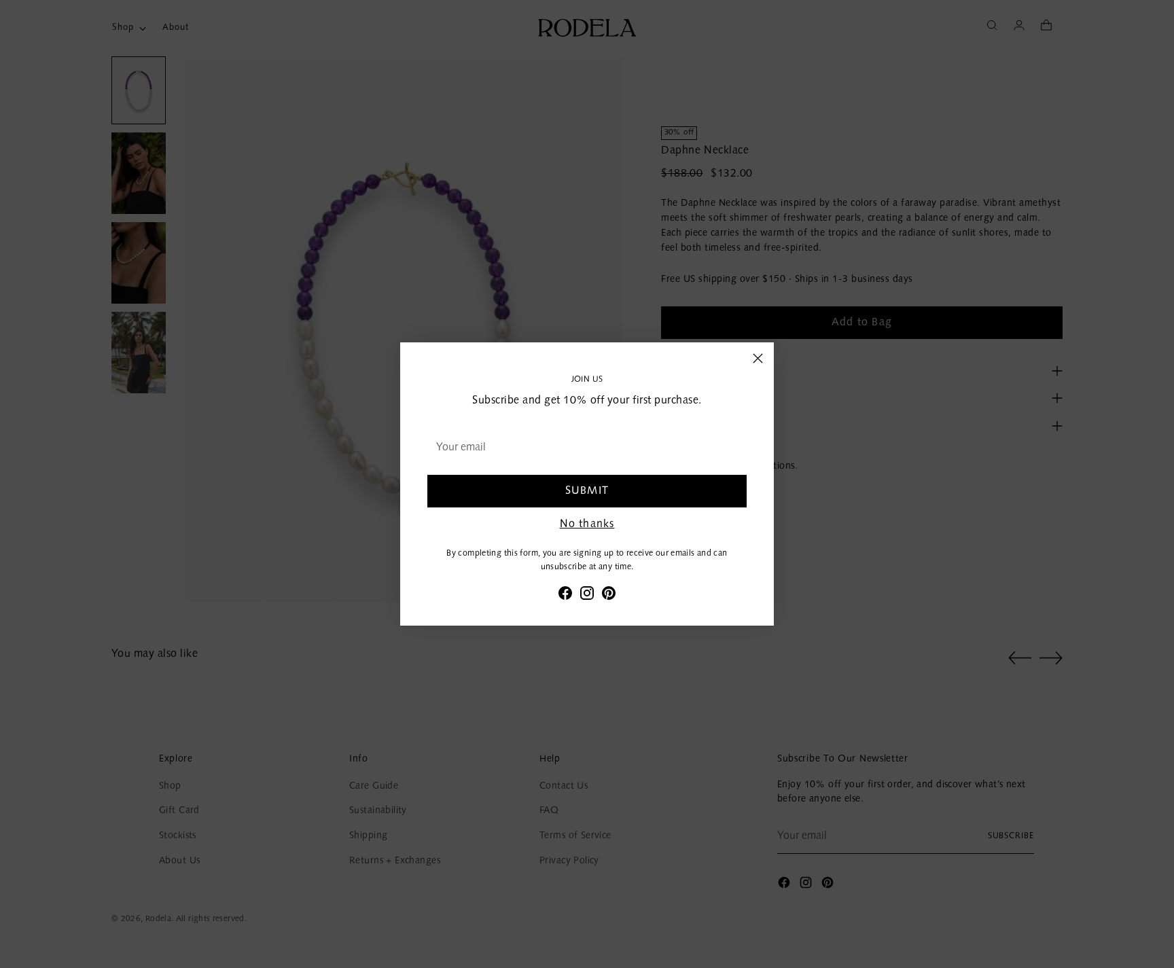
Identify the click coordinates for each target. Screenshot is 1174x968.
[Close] (757, 358)
